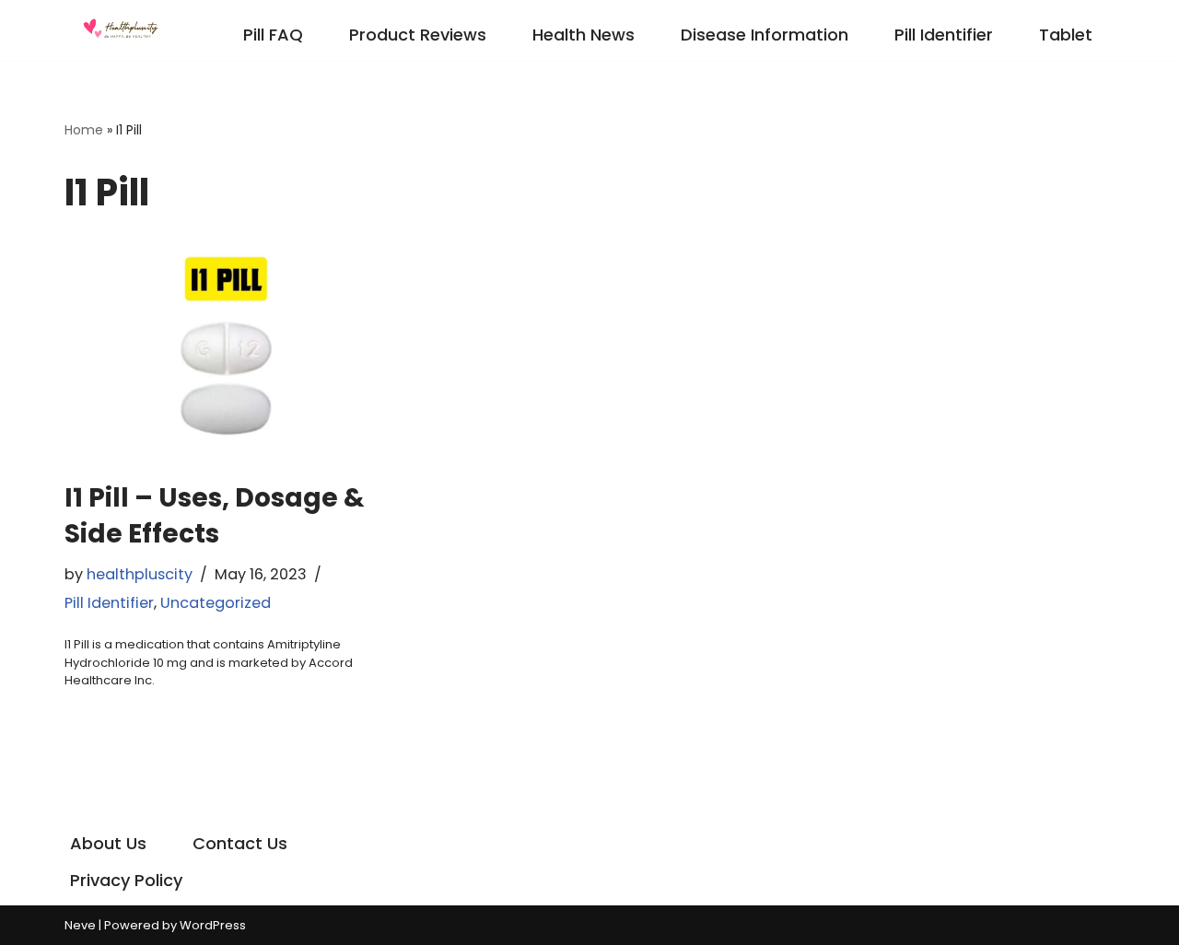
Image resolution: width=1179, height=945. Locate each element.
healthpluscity (140, 574)
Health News (583, 34)
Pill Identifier (943, 34)
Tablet (1065, 34)
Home (83, 130)
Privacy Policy (126, 880)
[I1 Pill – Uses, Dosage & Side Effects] (230, 350)
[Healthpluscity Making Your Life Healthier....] (119, 30)
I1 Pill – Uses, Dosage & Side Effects (214, 516)
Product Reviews (417, 34)
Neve (80, 925)
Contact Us (240, 843)
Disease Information (764, 34)
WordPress (213, 925)
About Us (108, 843)
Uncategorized (215, 602)
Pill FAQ (273, 34)
